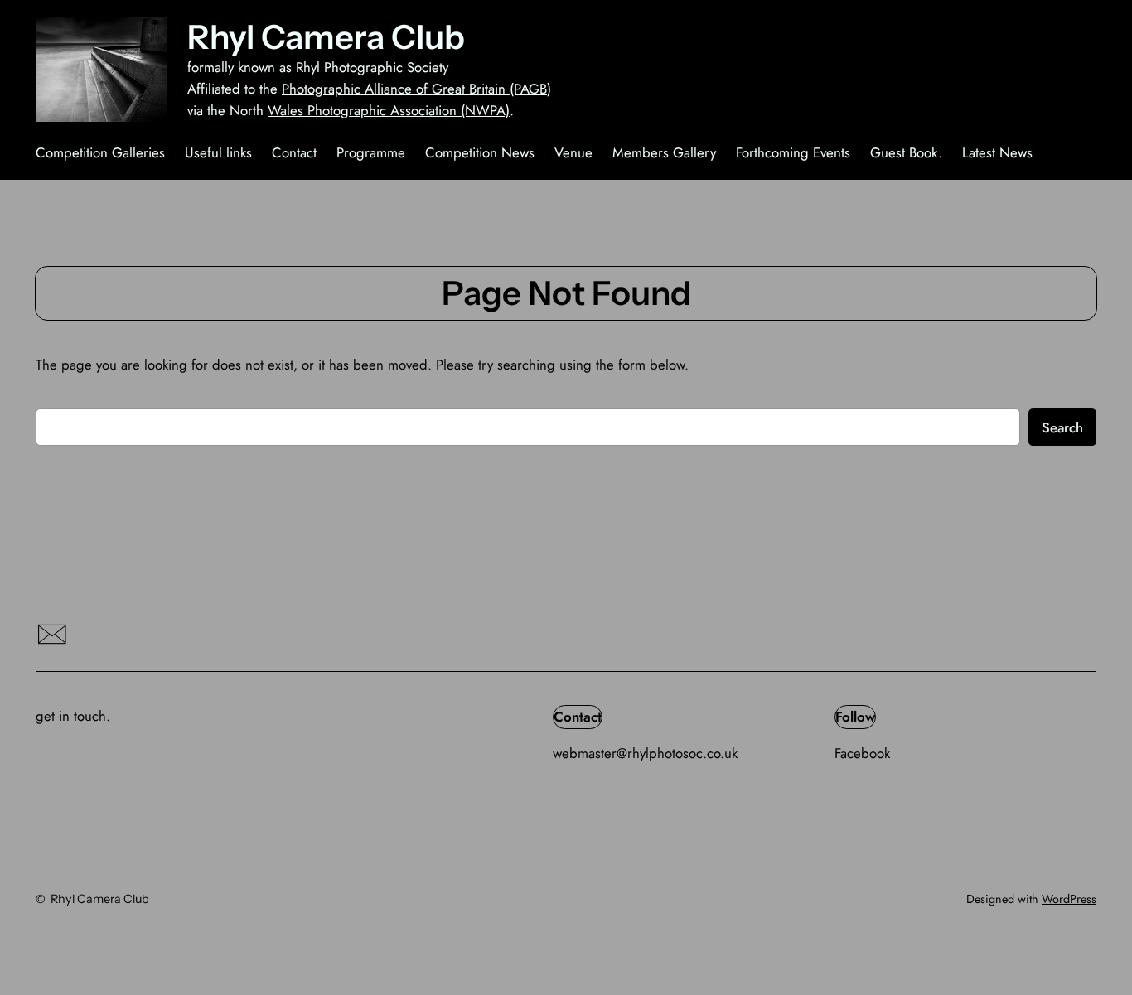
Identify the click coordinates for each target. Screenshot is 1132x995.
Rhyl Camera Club (326, 37)
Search (1062, 427)
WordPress (1069, 899)
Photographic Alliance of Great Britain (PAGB (414, 89)
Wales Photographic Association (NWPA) (389, 110)
